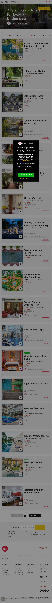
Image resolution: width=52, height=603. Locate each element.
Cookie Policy (26, 160)
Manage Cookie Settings (26, 178)
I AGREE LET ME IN (26, 175)
